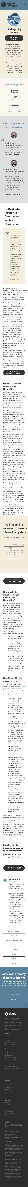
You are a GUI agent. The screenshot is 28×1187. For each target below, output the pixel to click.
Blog (7, 1038)
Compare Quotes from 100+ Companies (14, 868)
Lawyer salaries (10, 1055)
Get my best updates (11, 1044)
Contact (8, 1040)
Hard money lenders (11, 1113)
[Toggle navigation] (24, 4)
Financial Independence (14, 940)
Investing (14, 945)
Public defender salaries (12, 1059)
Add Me (14, 999)
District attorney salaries (12, 1057)
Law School (14, 949)
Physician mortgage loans (12, 1091)
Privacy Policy (14, 1124)
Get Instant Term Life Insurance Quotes (14, 581)
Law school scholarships (12, 1070)
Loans (14, 954)
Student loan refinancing (12, 1066)
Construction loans (10, 1085)
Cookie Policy (16, 1125)
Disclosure (7, 1124)
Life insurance (10, 1102)
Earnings (14, 935)
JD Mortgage (9, 1083)
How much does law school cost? (14, 1068)
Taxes (14, 963)
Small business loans (11, 1111)
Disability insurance (11, 1104)
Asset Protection (14, 931)
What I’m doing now (11, 1042)
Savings (13, 958)
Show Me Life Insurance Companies (14, 372)
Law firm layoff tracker (11, 1053)
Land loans (9, 1089)
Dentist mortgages (10, 1094)
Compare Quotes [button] (14, 38)
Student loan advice (11, 1075)
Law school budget (11, 1073)
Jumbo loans (9, 1087)
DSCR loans (9, 1115)
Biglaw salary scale (10, 1051)
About (8, 1035)
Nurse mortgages (10, 1096)
